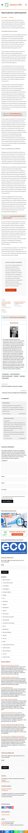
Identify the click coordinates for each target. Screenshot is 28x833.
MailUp (3, 821)
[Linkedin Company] (10, 807)
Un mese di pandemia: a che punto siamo (10, 677)
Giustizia (4, 604)
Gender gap (5, 601)
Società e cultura (6, 647)
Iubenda (3, 823)
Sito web (3, 489)
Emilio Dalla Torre (5, 825)
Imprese (4, 610)
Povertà (4, 638)
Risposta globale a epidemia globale (13, 13)
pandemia (22, 376)
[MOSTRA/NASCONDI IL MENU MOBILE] (2, 5)
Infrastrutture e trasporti (8, 616)
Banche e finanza (6, 579)
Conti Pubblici (6, 585)
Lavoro (4, 626)
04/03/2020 (7, 413)
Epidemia (16, 376)
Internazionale (6, 619)
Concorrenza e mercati (8, 582)
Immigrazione (6, 607)
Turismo (4, 653)
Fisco (4, 598)
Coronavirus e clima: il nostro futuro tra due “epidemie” (6, 303)
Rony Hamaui (4, 17)
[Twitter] (5, 807)
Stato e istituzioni (6, 650)
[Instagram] (7, 807)
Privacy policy (4, 790)
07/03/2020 (8, 438)
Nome (3, 476)
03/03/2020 (11, 17)
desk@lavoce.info (5, 781)
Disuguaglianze (6, 589)
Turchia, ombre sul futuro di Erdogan (9, 699)
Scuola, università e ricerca (8, 644)
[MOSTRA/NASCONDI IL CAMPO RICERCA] (26, 5)
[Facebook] (3, 807)
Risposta (23, 413)
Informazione (6, 613)
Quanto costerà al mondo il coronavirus (10, 665)
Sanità (4, 641)
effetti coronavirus (7, 376)
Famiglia (4, 595)
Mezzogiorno (6, 629)
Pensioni (4, 635)
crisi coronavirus (15, 374)
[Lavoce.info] (14, 4)
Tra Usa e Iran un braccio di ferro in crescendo (11, 712)
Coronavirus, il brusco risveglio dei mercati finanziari (14, 392)
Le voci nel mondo (5, 814)
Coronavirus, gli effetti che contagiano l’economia (12, 724)
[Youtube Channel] (12, 807)
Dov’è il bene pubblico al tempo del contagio (11, 386)
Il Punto (3, 309)
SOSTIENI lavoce (10, 290)
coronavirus (5, 374)
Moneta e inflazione (7, 632)
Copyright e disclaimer (6, 788)
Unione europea (6, 657)
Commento (4, 460)
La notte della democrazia (7, 687)
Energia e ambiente (7, 592)
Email (3, 483)
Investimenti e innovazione (8, 623)
